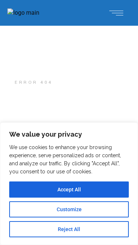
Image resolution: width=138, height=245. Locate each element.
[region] (69, 183)
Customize (69, 209)
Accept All (69, 189)
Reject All (69, 229)
